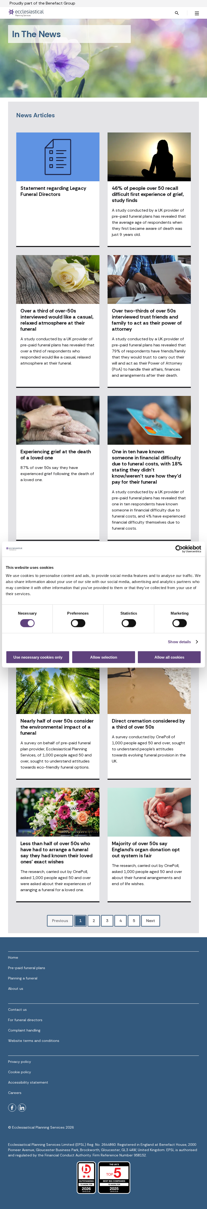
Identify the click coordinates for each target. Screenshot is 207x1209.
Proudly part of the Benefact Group (42, 3)
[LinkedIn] (22, 1108)
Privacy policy (19, 1061)
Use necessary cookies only (37, 657)
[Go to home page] (79, 13)
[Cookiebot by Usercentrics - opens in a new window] (179, 549)
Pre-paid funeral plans (26, 968)
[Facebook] (12, 1108)
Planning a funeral (22, 978)
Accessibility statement (28, 1082)
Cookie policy (19, 1072)
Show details (179, 642)
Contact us (17, 1009)
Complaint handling (24, 1030)
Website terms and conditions (33, 1040)
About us (15, 988)
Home (13, 957)
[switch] (78, 623)
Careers (14, 1092)
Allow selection (103, 657)
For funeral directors (25, 1020)
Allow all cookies (169, 657)
